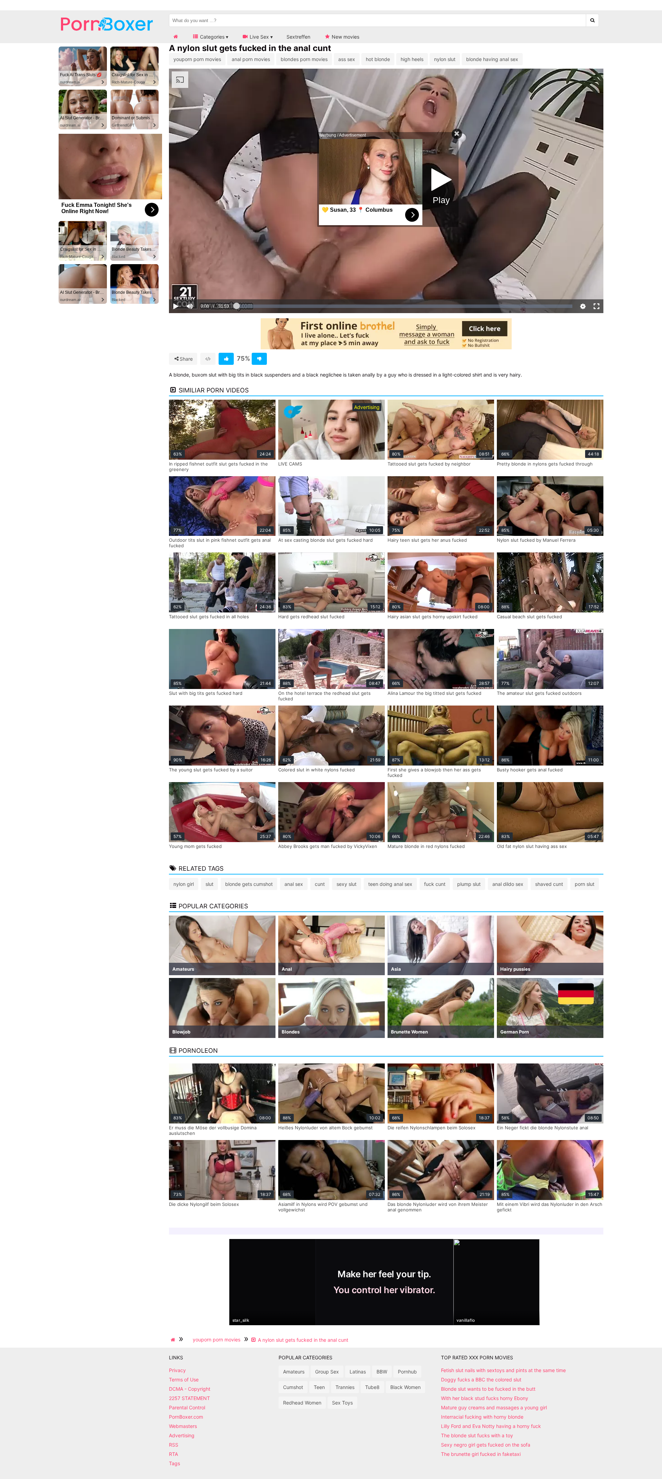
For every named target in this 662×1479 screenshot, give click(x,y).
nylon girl (183, 884)
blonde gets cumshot (249, 884)
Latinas (358, 1372)
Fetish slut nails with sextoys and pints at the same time (503, 1370)
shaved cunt (549, 884)
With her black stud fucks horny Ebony (484, 1398)
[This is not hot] (259, 359)
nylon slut (444, 59)
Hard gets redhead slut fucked (311, 616)
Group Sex (327, 1372)
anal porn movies (251, 59)
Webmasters (183, 1426)
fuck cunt (434, 884)
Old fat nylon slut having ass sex (532, 846)
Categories (211, 37)
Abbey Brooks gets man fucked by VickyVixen (327, 846)
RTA (173, 1454)
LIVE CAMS (290, 464)
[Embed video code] (207, 359)
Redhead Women (302, 1403)
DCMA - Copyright (189, 1389)
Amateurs (293, 1372)
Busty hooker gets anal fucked (530, 769)
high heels (412, 59)
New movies (344, 37)
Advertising (181, 1435)
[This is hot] (226, 359)
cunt (320, 884)
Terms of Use (184, 1379)
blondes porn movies (304, 59)
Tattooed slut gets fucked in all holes (209, 616)
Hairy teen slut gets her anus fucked (427, 540)
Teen (319, 1387)
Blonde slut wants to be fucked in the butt (488, 1389)
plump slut (469, 884)
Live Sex (258, 37)
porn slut (584, 884)
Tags (174, 1463)
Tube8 (372, 1387)
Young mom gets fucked (195, 846)
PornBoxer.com (186, 1417)
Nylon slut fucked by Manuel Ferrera (536, 540)
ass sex (346, 59)
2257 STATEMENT (189, 1398)
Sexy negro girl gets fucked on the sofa (485, 1445)
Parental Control (187, 1407)
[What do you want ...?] (592, 20)
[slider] (201, 284)
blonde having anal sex (492, 59)
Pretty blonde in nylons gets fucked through (545, 464)
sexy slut (347, 884)
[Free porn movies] (107, 36)
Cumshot (293, 1387)
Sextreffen (298, 37)
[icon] (175, 36)
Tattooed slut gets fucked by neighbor (429, 464)
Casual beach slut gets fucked (529, 616)
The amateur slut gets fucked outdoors (539, 693)
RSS (173, 1445)
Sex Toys (342, 1403)
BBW (382, 1372)
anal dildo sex (507, 884)
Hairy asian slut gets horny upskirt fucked (433, 616)
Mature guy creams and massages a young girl (494, 1407)
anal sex (293, 884)
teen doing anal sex (390, 884)
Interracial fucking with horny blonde (482, 1417)
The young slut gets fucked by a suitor (211, 769)
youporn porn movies (197, 59)
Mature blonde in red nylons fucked (426, 846)
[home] (174, 1340)
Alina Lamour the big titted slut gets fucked (434, 693)
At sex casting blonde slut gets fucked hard (325, 540)
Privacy (177, 1370)
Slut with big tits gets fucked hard (205, 693)
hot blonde (378, 59)
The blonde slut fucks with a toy (477, 1435)
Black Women (405, 1387)
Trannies (344, 1387)
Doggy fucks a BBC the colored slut (481, 1379)
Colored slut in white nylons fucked (316, 769)
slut (209, 884)
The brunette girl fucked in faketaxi (481, 1454)
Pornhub (407, 1372)
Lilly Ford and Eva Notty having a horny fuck (491, 1426)
